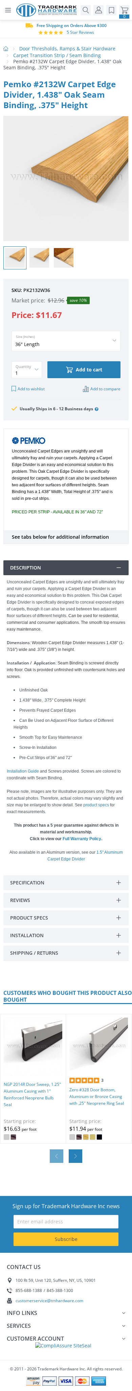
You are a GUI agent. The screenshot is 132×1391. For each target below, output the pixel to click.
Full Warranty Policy (82, 838)
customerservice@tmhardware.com (49, 1300)
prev (56, 1156)
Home (5, 49)
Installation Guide (23, 771)
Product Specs (29, 917)
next (75, 1156)
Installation (27, 935)
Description (25, 567)
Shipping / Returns (34, 953)
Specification (27, 882)
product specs (96, 805)
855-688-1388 (29, 1290)
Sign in (98, 10)
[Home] (48, 10)
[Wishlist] (111, 10)
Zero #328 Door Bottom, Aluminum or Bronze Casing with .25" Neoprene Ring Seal (96, 1096)
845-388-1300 (60, 1290)
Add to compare (105, 389)
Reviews (20, 900)
